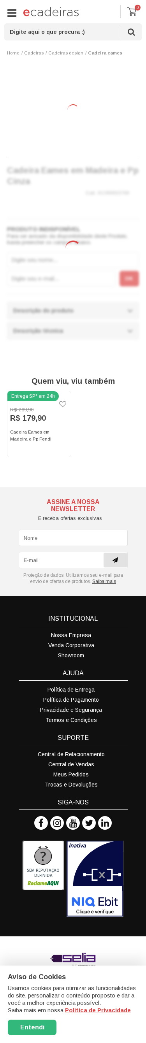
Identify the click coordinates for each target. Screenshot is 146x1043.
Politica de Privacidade (98, 1010)
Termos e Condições (71, 720)
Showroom (71, 655)
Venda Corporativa (71, 645)
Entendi (32, 1027)
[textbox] (73, 31)
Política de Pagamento (71, 700)
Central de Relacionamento (71, 754)
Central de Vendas (71, 764)
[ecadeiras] (51, 11)
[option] (39, 424)
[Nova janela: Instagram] (57, 823)
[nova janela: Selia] (73, 959)
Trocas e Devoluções (71, 784)
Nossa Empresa (71, 635)
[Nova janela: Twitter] (89, 823)
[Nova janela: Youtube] (73, 823)
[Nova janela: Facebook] (41, 823)
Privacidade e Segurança (71, 710)
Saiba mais (104, 581)
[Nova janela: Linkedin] (105, 823)
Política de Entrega (71, 690)
